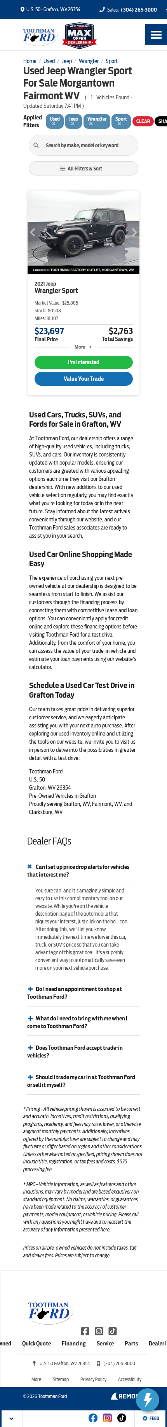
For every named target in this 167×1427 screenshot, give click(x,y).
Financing (74, 1343)
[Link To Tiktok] (122, 1423)
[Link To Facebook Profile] (85, 1331)
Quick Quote (36, 1343)
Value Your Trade (84, 379)
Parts (131, 1343)
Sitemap (61, 1379)
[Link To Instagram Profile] (99, 1331)
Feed (154, 1418)
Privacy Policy (93, 1379)
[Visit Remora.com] (127, 1398)
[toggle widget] (147, 1400)
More (80, 347)
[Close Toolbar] (12, 1418)
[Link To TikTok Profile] (112, 1331)
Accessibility (129, 1379)
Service (105, 1343)
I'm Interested (83, 362)
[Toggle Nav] (156, 34)
